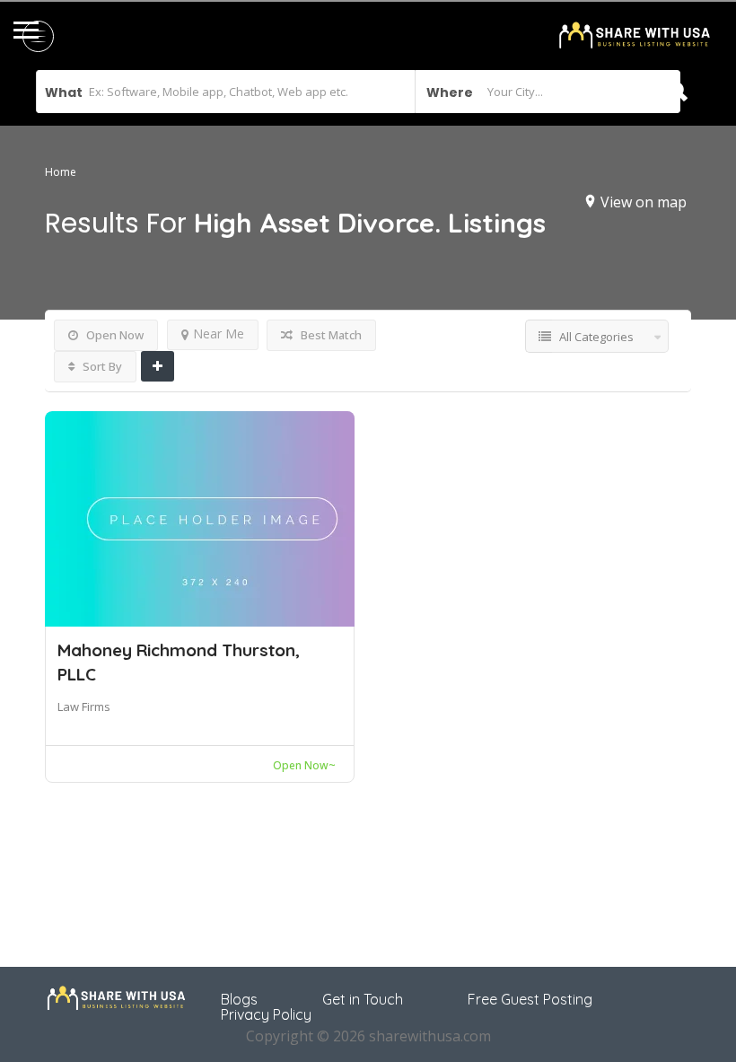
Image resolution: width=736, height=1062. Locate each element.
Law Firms (83, 706)
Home (60, 172)
